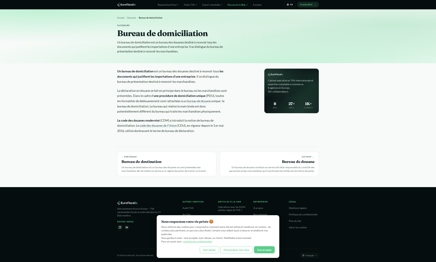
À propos (257, 4)
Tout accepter (264, 249)
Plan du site (295, 221)
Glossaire (131, 17)
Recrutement (260, 214)
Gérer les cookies (298, 227)
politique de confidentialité (197, 241)
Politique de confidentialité (303, 214)
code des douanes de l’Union (158, 125)
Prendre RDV (306, 4)
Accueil (120, 17)
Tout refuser (209, 249)
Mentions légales (298, 208)
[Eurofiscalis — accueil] (126, 4)
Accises (187, 214)
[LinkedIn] (120, 227)
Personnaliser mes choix (237, 249)
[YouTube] (126, 227)
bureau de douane (199, 101)
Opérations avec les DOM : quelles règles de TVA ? (232, 209)
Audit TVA (188, 208)
